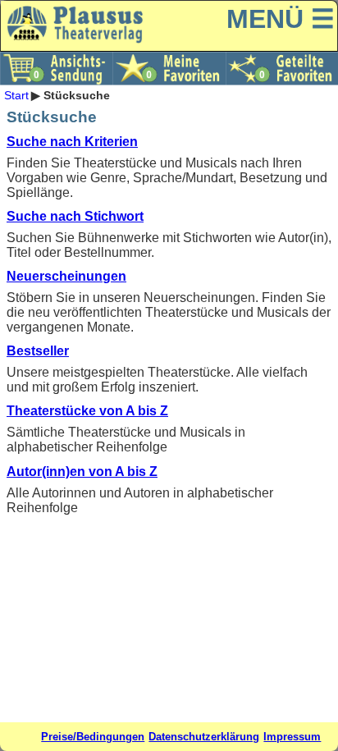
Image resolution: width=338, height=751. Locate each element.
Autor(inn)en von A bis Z (82, 472)
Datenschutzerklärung (203, 736)
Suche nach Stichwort (75, 216)
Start (16, 95)
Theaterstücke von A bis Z (87, 411)
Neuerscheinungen (66, 276)
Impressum (292, 736)
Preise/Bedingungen (92, 736)
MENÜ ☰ (280, 19)
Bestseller (38, 351)
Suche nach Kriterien (72, 142)
